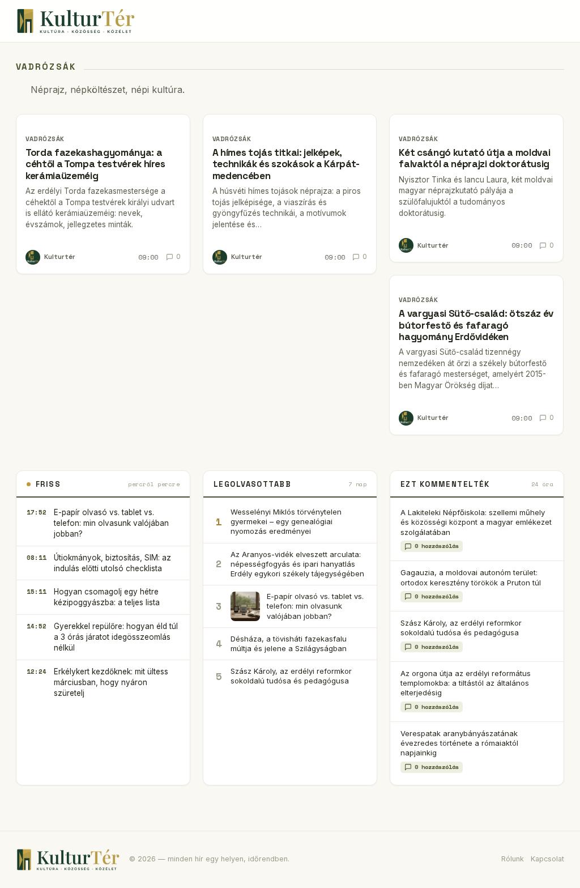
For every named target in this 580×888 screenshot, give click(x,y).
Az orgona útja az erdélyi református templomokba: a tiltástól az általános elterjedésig (465, 683)
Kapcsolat (547, 859)
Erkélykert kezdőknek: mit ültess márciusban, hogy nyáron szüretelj (111, 682)
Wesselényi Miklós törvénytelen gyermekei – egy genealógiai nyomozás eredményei (286, 521)
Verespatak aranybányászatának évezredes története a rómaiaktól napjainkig (459, 743)
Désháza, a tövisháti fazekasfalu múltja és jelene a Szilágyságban (289, 643)
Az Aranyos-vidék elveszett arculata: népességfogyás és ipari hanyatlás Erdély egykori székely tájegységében (297, 564)
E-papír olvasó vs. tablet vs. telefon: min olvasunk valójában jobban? (111, 523)
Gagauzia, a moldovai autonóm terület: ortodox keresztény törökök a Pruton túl (470, 577)
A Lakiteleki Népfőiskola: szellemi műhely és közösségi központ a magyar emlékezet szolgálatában (476, 522)
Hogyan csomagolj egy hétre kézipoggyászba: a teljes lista (107, 597)
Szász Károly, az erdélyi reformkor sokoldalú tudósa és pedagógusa (291, 675)
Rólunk (512, 859)
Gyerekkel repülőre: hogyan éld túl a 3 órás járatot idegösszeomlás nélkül (116, 637)
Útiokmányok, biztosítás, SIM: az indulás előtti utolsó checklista (112, 563)
